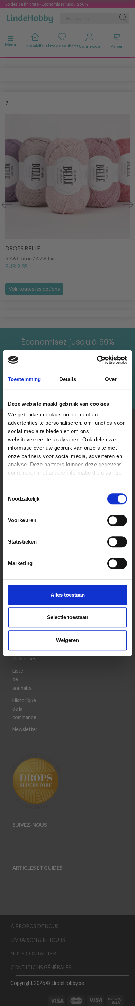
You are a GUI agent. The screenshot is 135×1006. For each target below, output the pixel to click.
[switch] (117, 520)
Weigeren (67, 640)
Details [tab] (67, 379)
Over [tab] (111, 379)
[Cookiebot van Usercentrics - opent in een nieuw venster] (97, 359)
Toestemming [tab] (24, 379)
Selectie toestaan (67, 617)
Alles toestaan (68, 595)
